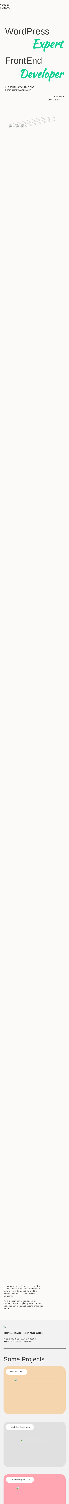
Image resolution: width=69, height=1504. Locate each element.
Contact (5, 7)
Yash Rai (5, 5)
